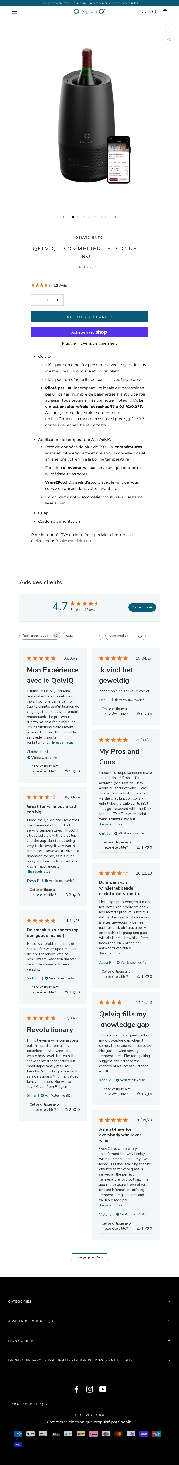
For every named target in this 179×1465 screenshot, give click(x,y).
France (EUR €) (28, 1404)
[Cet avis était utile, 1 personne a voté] (138, 847)
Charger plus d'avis (89, 1257)
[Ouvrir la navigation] (14, 12)
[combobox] (83, 636)
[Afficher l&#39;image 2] (78, 217)
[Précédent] (63, 217)
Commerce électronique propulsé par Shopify (89, 1422)
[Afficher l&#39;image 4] (89, 217)
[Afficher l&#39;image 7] (106, 217)
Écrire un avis (142, 607)
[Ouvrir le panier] (165, 11)
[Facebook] (76, 1389)
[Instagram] (89, 1389)
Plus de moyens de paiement (89, 343)
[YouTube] (102, 1389)
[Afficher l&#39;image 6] (101, 217)
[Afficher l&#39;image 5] (95, 217)
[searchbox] (36, 635)
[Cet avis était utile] (66, 894)
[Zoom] (169, 28)
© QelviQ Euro (89, 1415)
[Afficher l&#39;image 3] (84, 217)
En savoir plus (62, 742)
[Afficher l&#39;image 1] (73, 217)
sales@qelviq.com (76, 541)
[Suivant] (115, 217)
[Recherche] (154, 11)
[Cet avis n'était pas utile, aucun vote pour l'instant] (74, 771)
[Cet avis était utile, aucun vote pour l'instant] (66, 771)
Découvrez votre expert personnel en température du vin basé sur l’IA (90, 2)
